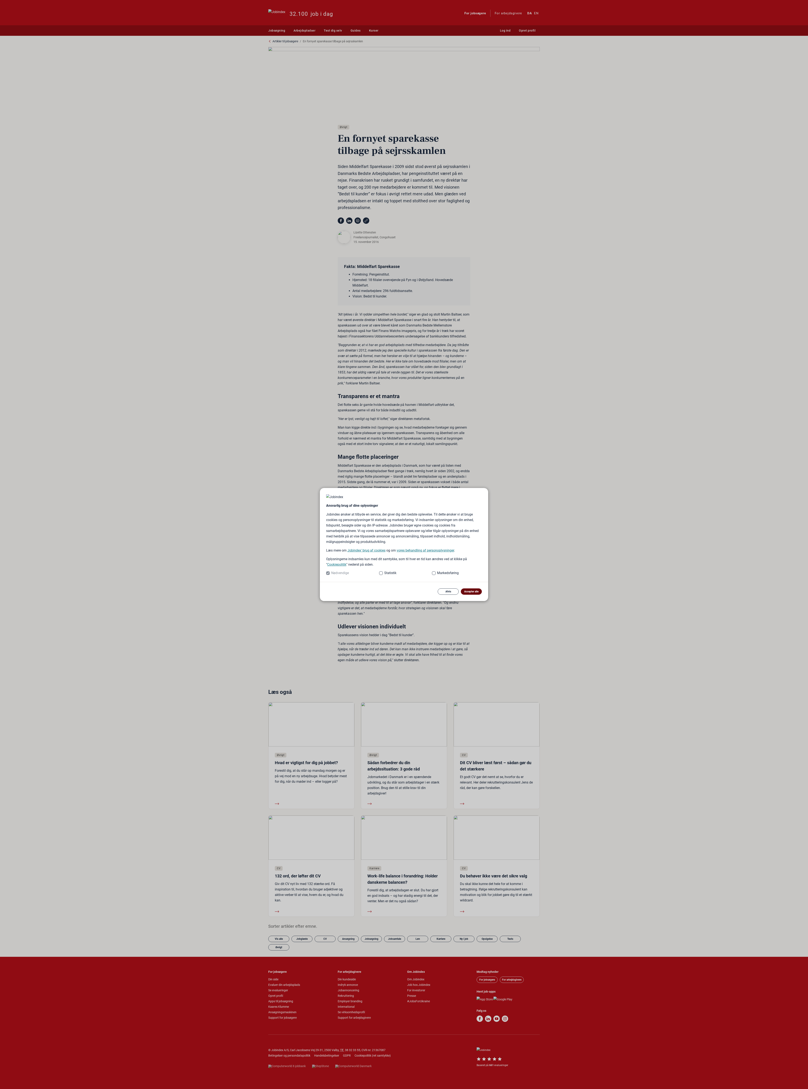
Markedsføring (448, 573)
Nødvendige (340, 573)
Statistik (390, 573)
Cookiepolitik (336, 564)
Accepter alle (471, 591)
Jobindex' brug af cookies (366, 550)
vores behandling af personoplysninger (425, 550)
